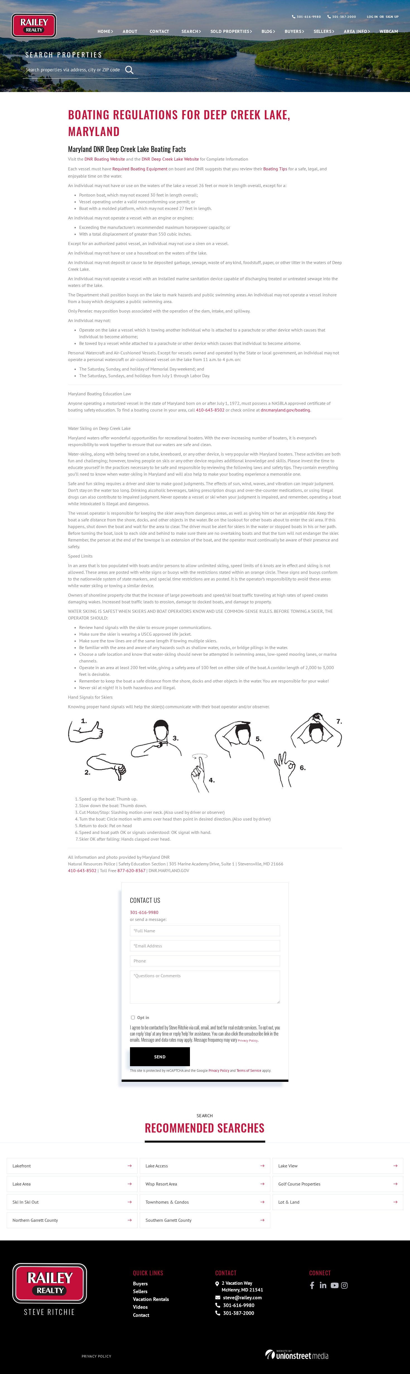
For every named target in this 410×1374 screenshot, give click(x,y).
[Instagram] (344, 1285)
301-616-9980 (308, 16)
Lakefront (22, 1166)
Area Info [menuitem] (355, 31)
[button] (130, 70)
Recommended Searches (205, 1127)
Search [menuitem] (190, 31)
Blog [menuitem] (267, 31)
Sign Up (392, 16)
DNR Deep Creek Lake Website (170, 159)
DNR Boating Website (105, 159)
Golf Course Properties (299, 1184)
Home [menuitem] (104, 31)
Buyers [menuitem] (293, 31)
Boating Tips (275, 168)
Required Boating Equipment (139, 168)
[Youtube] (333, 1285)
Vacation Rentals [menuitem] (151, 1299)
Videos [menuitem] (140, 1307)
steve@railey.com (242, 1297)
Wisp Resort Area (161, 1184)
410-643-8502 (211, 410)
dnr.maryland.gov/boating (285, 410)
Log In (372, 16)
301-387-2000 (343, 16)
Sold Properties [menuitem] (230, 31)
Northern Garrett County (35, 1220)
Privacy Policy (248, 1040)
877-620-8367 (131, 870)
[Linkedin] (323, 1285)
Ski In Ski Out (25, 1202)
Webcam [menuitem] (389, 31)
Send (160, 1056)
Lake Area (22, 1184)
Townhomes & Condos (167, 1202)
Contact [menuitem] (159, 31)
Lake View (288, 1166)
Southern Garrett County (168, 1220)
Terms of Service (249, 1070)
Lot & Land (289, 1202)
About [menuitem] (130, 31)
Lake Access (157, 1166)
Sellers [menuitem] (323, 31)
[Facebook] (312, 1285)
